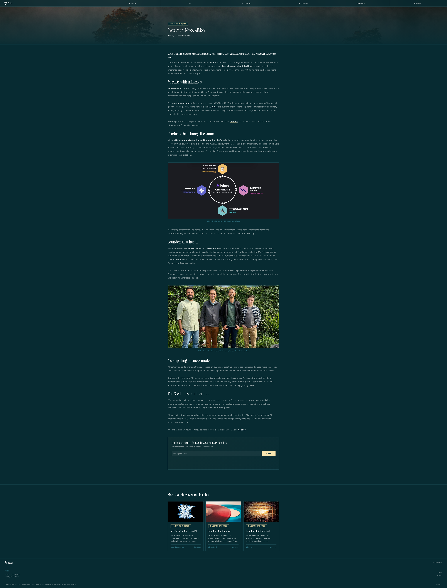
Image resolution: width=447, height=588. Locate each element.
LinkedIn (439, 577)
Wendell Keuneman (177, 540)
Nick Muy (171, 36)
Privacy (439, 568)
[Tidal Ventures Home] (51, 3)
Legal (440, 565)
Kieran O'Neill (212, 540)
